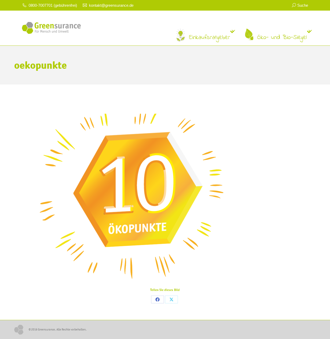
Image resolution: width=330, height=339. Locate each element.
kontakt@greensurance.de (111, 5)
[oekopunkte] (165, 192)
